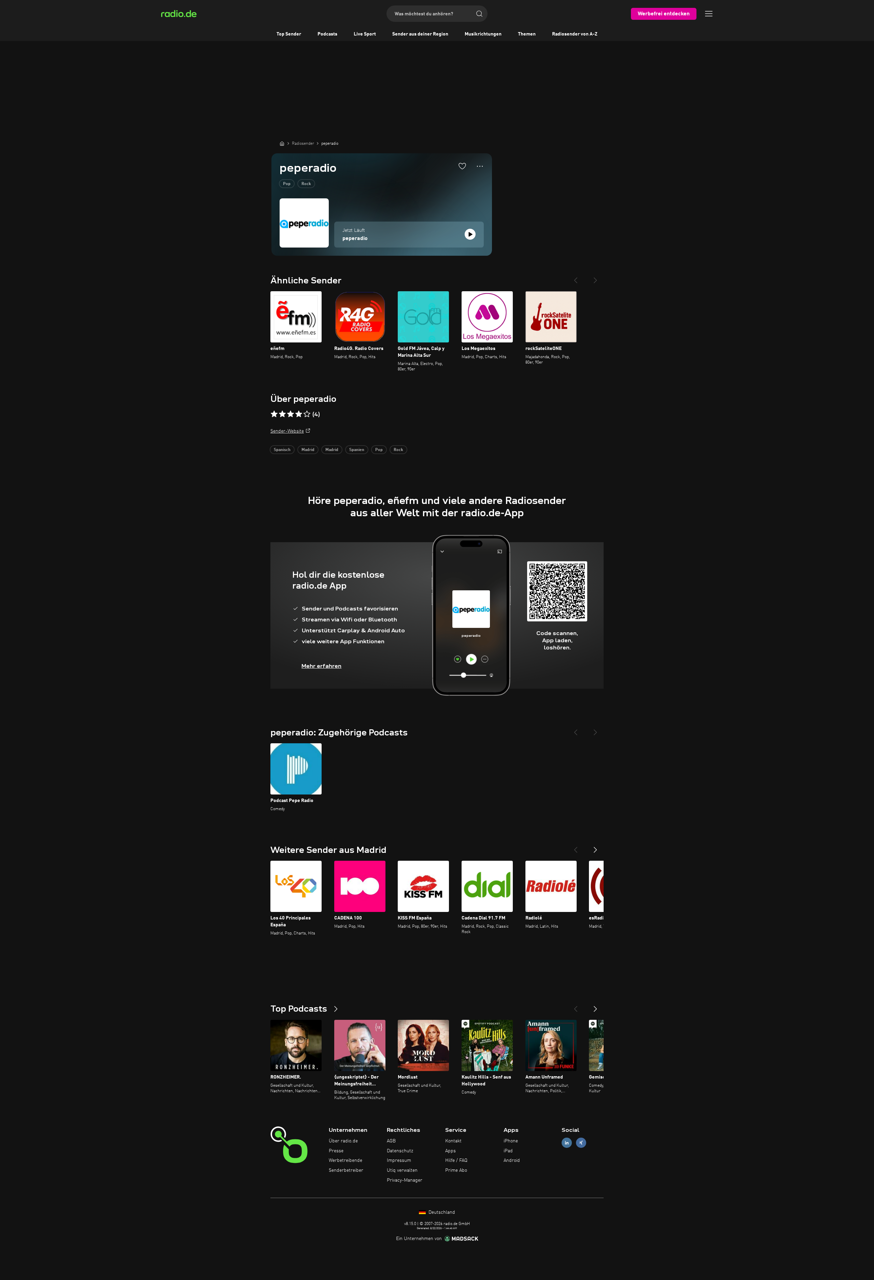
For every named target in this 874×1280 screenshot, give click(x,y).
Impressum (399, 1160)
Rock (306, 184)
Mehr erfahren (321, 666)
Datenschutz (400, 1151)
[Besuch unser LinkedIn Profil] (566, 1142)
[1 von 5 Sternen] (274, 414)
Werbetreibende (345, 1160)
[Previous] (575, 277)
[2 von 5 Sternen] (282, 414)
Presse (336, 1151)
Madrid (307, 450)
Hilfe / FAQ (456, 1160)
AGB (391, 1141)
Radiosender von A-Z (574, 34)
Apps (450, 1151)
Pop (287, 184)
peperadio (355, 238)
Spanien (356, 450)
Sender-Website (287, 431)
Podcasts (327, 34)
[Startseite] (282, 143)
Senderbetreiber (346, 1170)
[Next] (595, 277)
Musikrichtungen (483, 34)
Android (512, 1160)
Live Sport (365, 34)
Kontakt (453, 1141)
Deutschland (441, 1212)
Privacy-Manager (404, 1180)
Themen (527, 34)
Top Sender (289, 34)
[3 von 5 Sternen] (290, 414)
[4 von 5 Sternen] (299, 414)
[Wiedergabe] (470, 234)
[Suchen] (479, 14)
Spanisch (282, 450)
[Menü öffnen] (709, 14)
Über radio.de (343, 1141)
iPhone (511, 1141)
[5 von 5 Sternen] (307, 414)
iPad (508, 1151)
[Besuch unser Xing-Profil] (581, 1142)
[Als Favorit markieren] (462, 165)
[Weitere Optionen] (480, 166)
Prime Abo (456, 1170)
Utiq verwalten (402, 1170)
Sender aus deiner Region (420, 34)
